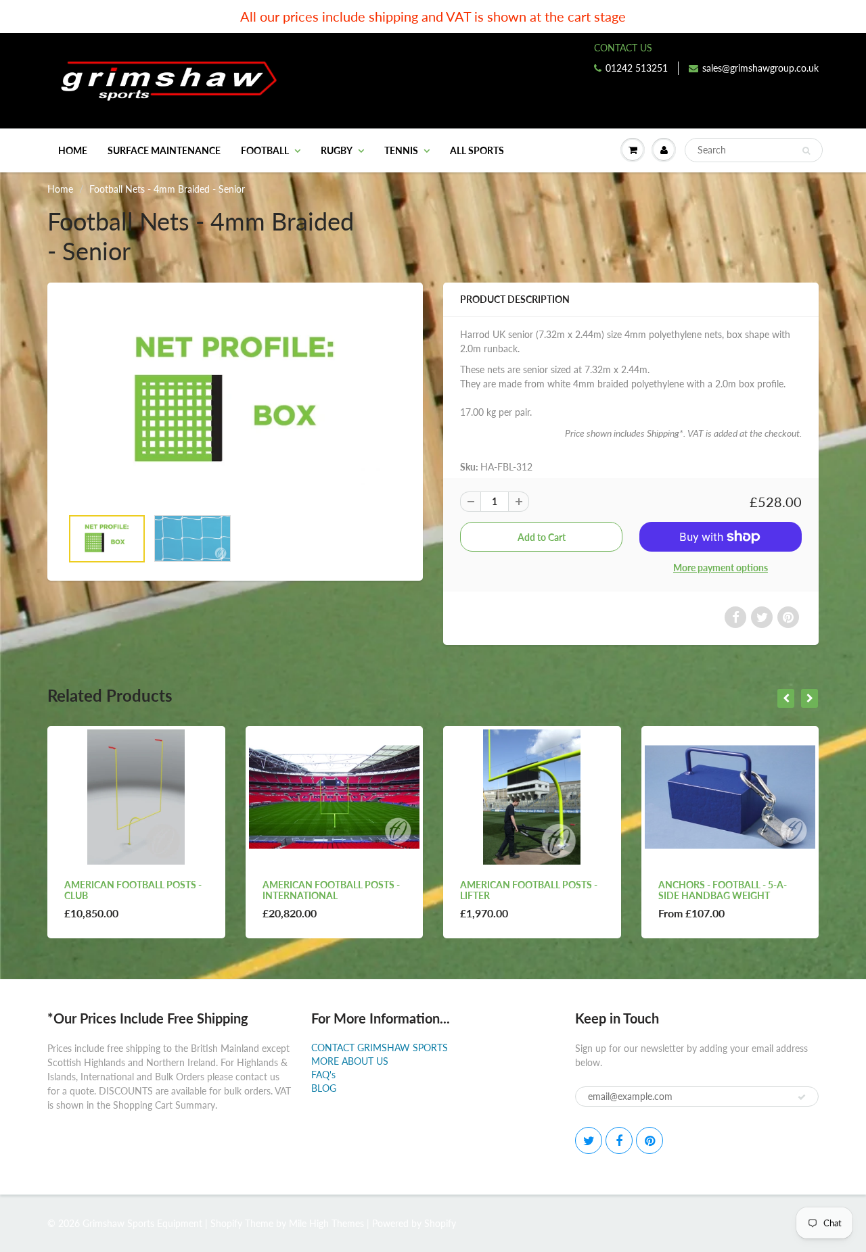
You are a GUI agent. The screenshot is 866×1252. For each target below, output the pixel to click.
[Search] (806, 151)
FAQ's (323, 1074)
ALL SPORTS (477, 150)
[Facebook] (619, 1140)
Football (265, 150)
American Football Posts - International (331, 890)
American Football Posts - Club (133, 890)
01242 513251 (637, 68)
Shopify (226, 1223)
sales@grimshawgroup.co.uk (760, 68)
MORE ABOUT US (349, 1061)
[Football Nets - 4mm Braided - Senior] (235, 401)
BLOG (323, 1088)
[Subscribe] (801, 1097)
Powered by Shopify (414, 1223)
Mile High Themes (326, 1223)
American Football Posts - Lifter (528, 890)
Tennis (401, 150)
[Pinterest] (649, 1140)
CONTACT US (623, 47)
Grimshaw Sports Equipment (142, 1223)
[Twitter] (588, 1140)
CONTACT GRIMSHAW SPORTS (379, 1047)
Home (72, 150)
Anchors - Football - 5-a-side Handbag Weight (722, 890)
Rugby (336, 150)
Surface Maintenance (164, 150)
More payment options (720, 567)
